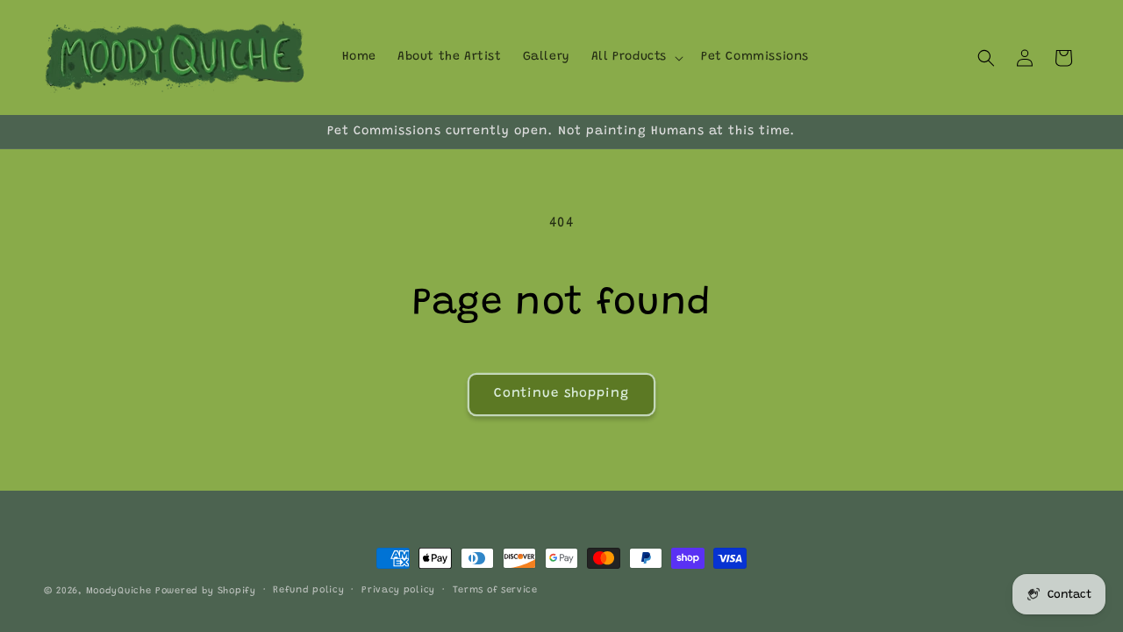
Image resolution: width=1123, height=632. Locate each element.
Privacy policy (398, 590)
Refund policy (308, 590)
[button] (635, 57)
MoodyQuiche (119, 591)
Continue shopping (561, 393)
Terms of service (495, 590)
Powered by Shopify (205, 591)
